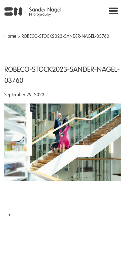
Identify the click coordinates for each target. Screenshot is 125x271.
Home (10, 36)
